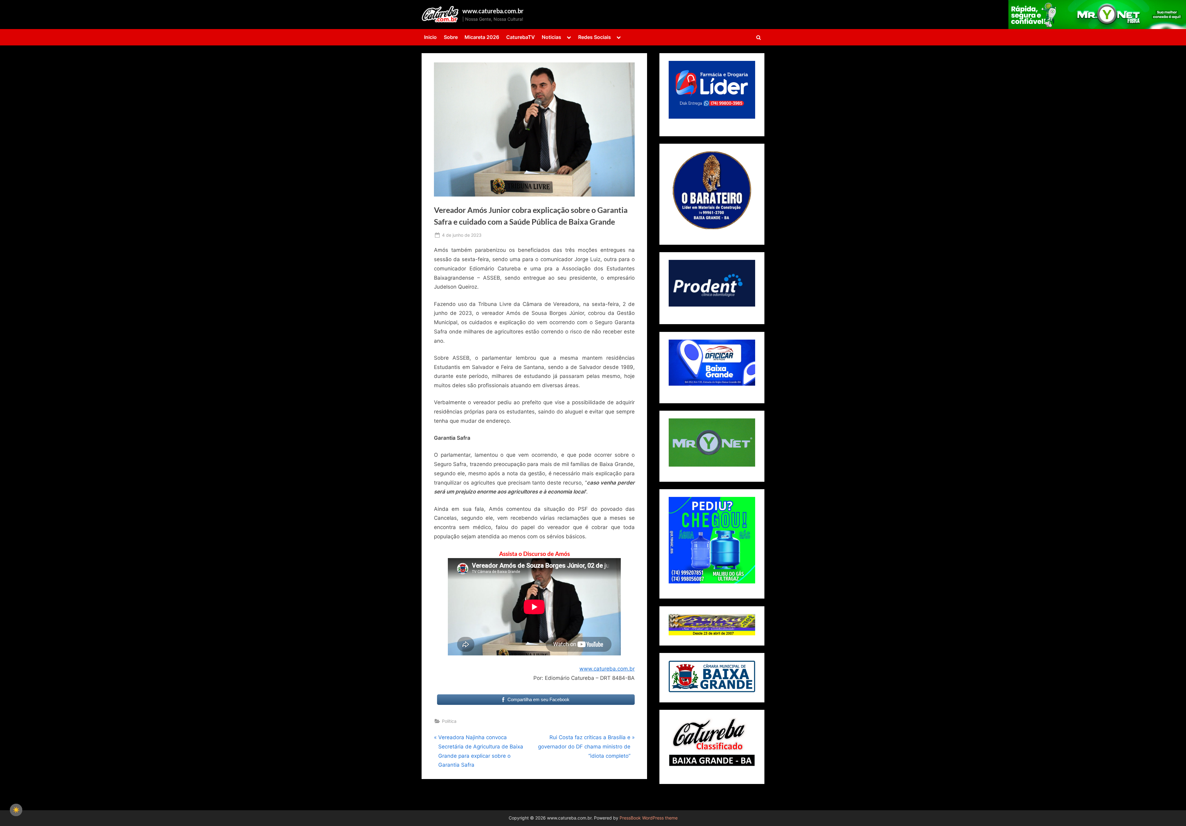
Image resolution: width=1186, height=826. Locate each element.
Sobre (451, 37)
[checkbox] (16, 810)
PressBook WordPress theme (649, 817)
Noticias (551, 37)
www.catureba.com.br (493, 11)
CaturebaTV (520, 37)
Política (449, 721)
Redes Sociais (594, 37)
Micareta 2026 (482, 37)
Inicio (430, 37)
